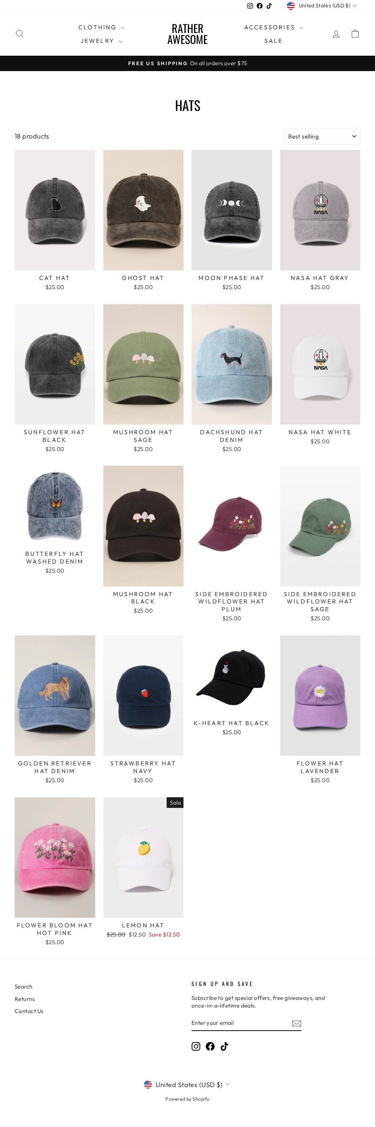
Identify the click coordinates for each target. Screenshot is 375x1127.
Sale (273, 40)
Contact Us (29, 1011)
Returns (24, 998)
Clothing (98, 27)
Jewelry (99, 40)
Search (24, 986)
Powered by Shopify (187, 1099)
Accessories (270, 27)
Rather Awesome (187, 33)
